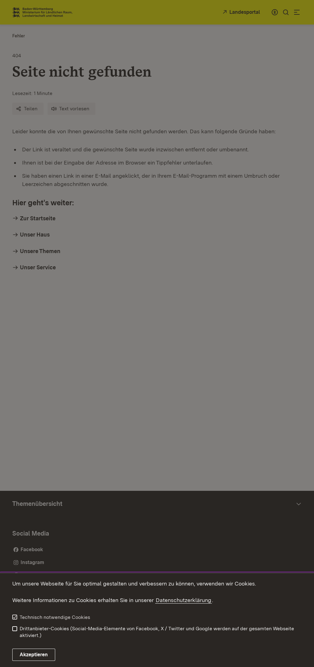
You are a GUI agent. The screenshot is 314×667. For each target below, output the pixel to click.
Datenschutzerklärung (183, 600)
